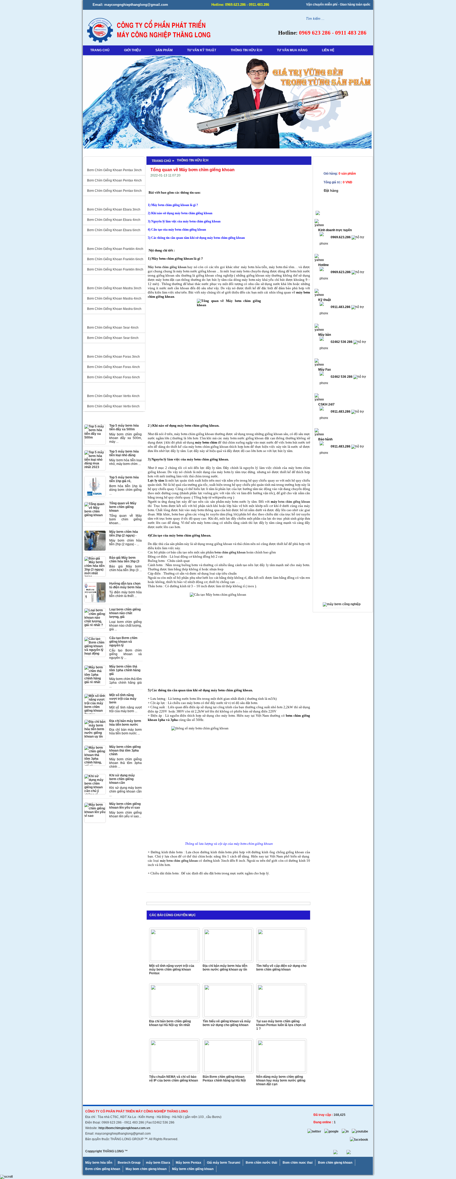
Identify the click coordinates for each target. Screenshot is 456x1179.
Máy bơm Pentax (188, 1162)
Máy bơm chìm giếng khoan (192, 1169)
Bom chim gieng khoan (335, 1162)
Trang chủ (161, 161)
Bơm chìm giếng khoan (102, 1169)
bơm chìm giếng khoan (294, 502)
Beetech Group (129, 1162)
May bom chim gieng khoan (146, 1169)
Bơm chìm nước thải (261, 1162)
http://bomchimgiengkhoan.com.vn (124, 1128)
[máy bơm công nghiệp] (341, 604)
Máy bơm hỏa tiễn (98, 1162)
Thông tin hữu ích (192, 160)
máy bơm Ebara (158, 1162)
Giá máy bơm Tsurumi (223, 1162)
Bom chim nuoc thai (297, 1162)
